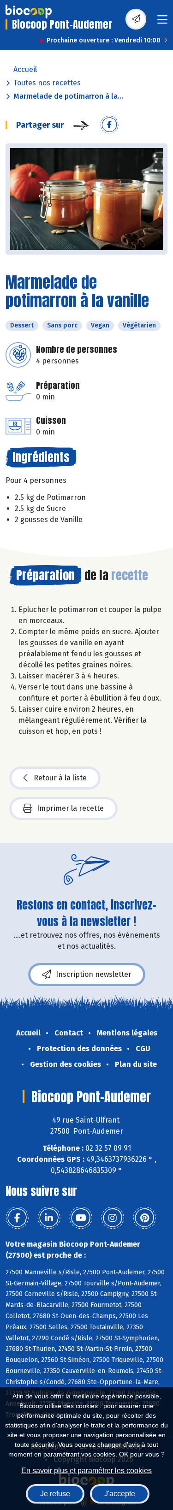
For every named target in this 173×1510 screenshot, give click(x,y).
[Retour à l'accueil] (29, 11)
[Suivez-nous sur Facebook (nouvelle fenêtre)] (17, 1218)
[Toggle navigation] (162, 22)
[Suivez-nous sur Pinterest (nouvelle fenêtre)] (144, 1218)
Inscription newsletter (93, 974)
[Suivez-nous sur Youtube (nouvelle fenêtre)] (80, 1218)
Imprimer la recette (70, 808)
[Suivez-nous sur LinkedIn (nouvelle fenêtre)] (48, 1218)
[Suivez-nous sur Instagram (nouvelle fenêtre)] (112, 1218)
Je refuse (55, 1494)
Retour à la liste (60, 777)
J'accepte (119, 1494)
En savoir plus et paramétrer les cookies (86, 1470)
